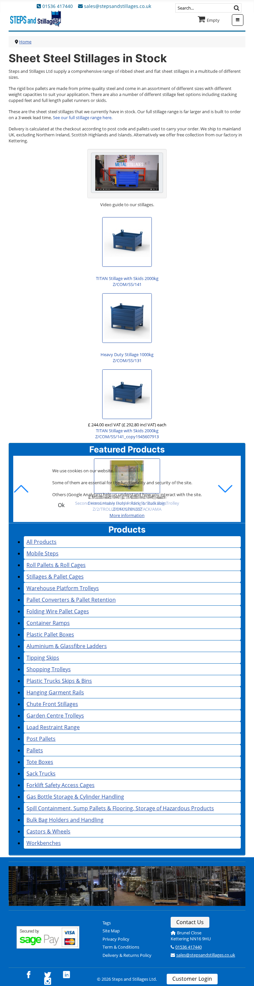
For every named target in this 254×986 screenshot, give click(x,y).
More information (127, 515)
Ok (61, 505)
